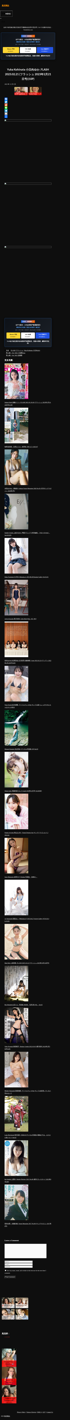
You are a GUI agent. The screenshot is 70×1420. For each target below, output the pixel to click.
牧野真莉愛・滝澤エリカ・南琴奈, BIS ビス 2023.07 (21, 447)
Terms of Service (31, 1412)
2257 (44, 1412)
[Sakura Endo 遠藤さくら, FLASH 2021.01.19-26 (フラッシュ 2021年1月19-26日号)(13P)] (16, 398)
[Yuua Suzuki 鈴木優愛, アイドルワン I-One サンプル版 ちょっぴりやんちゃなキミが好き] (16, 701)
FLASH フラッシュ (17, 350)
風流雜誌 (5, 5)
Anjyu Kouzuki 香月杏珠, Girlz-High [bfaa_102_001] (20, 619)
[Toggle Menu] (0, 18)
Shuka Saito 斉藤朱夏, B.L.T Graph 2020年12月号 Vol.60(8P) (23, 791)
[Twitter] (28, 101)
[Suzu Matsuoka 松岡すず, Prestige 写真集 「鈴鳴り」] (16, 873)
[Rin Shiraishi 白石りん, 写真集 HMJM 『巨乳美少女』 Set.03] (16, 1001)
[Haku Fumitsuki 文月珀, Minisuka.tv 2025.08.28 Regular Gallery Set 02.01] (16, 573)
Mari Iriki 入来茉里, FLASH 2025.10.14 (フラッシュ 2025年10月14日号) (27, 963)
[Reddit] (28, 104)
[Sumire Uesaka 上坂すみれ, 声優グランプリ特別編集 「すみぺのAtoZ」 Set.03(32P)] (16, 529)
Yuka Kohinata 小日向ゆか (32, 350)
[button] (3, 22)
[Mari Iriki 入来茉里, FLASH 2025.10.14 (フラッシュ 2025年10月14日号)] (16, 959)
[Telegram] (28, 110)
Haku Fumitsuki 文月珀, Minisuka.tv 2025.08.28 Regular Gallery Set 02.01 (26, 577)
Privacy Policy (21, 1412)
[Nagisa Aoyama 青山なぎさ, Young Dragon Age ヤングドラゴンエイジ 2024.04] (16, 829)
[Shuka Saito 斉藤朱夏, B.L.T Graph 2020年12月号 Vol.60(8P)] (16, 787)
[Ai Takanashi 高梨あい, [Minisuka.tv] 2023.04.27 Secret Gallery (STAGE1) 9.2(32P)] (16, 915)
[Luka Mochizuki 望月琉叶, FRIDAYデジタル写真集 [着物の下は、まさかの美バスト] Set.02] (16, 1131)
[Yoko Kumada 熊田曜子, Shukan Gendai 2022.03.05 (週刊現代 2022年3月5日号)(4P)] (16, 1042)
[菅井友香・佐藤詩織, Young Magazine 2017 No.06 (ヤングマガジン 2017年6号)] (16, 1219)
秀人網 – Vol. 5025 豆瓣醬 (14, 355)
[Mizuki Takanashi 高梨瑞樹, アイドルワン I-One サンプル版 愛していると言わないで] (16, 1087)
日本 (7, 350)
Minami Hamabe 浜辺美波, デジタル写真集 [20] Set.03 (21, 749)
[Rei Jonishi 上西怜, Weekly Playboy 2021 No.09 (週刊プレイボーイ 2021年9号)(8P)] (16, 1175)
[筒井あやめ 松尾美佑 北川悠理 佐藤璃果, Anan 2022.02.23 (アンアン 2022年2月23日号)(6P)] (16, 656)
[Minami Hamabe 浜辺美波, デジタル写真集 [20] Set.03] (16, 745)
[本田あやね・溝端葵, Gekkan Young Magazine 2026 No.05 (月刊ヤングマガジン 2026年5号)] (16, 484)
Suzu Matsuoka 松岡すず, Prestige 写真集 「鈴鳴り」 (21, 877)
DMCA (39, 1412)
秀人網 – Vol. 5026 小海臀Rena (15, 353)
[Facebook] (28, 99)
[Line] (28, 107)
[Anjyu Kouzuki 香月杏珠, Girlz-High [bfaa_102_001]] (16, 615)
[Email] (28, 113)
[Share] (28, 116)
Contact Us (49, 1412)
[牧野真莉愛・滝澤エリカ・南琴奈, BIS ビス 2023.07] (16, 443)
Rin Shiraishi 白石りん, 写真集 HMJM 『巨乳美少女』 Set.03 (23, 1005)
